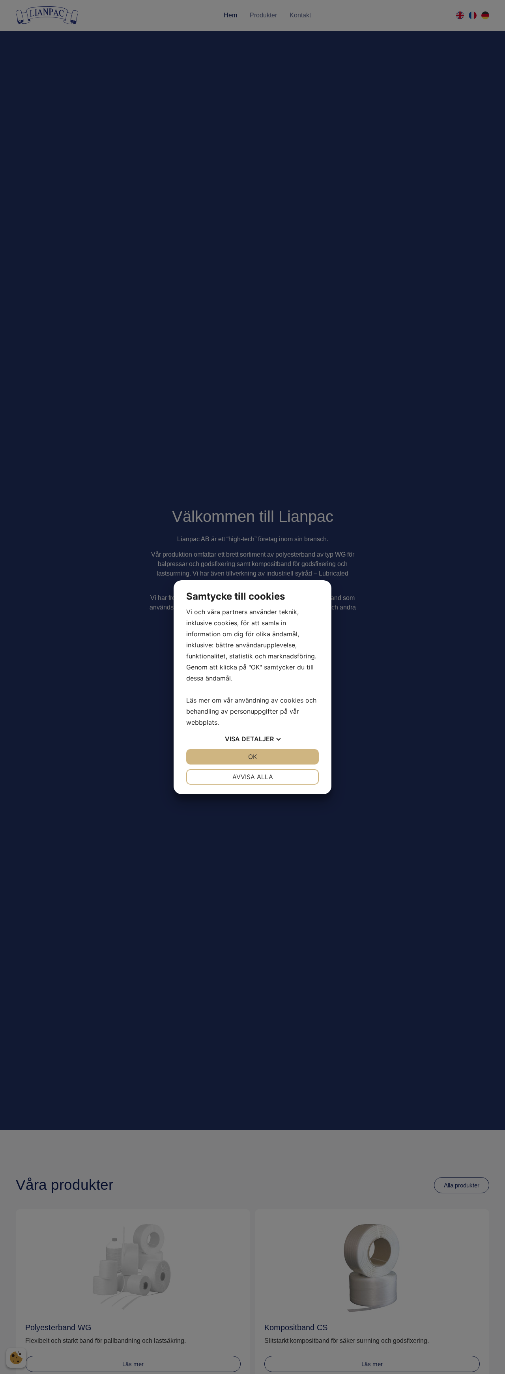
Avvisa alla (252, 777)
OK (252, 757)
